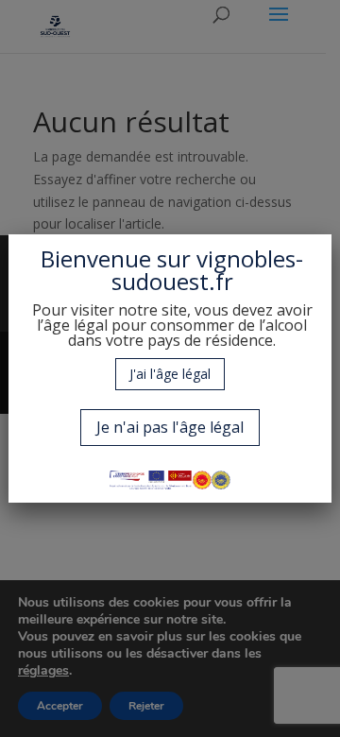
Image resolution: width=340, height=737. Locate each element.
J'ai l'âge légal (170, 374)
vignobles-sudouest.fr (207, 270)
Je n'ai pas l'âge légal (170, 427)
